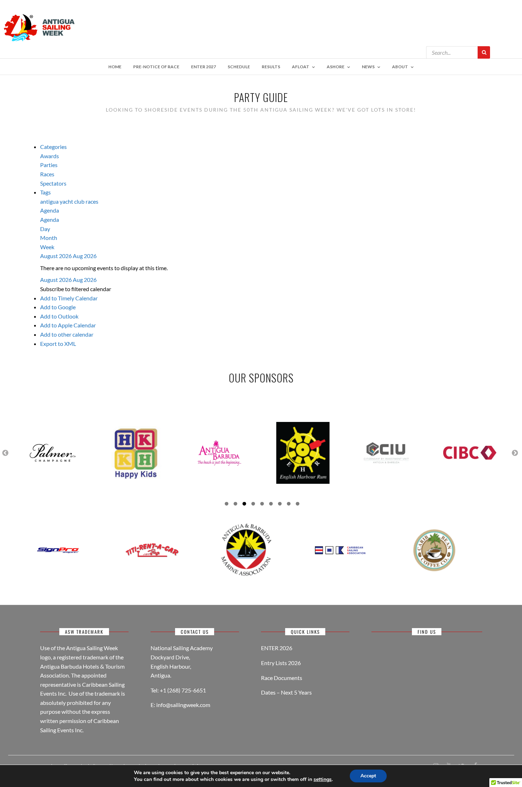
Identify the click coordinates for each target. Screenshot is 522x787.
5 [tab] (262, 504)
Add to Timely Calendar (69, 298)
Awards (49, 155)
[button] (75, 288)
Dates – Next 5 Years (286, 692)
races (92, 201)
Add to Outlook (59, 316)
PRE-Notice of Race (156, 66)
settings (323, 779)
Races (47, 174)
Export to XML (58, 343)
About (400, 66)
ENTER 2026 (276, 647)
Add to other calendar (66, 334)
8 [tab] (288, 504)
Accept (368, 775)
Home (114, 66)
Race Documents (281, 677)
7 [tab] (279, 504)
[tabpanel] (52, 453)
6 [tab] (270, 504)
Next (514, 452)
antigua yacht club (63, 201)
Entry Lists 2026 (281, 662)
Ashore (335, 66)
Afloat (300, 66)
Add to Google (58, 307)
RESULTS (271, 66)
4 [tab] (253, 504)
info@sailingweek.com (183, 704)
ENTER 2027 (203, 66)
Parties (49, 164)
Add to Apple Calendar (68, 325)
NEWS (368, 66)
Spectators (53, 183)
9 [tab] (297, 504)
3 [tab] (244, 504)
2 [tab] (235, 504)
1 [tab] (226, 504)
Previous (5, 452)
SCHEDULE (239, 66)
